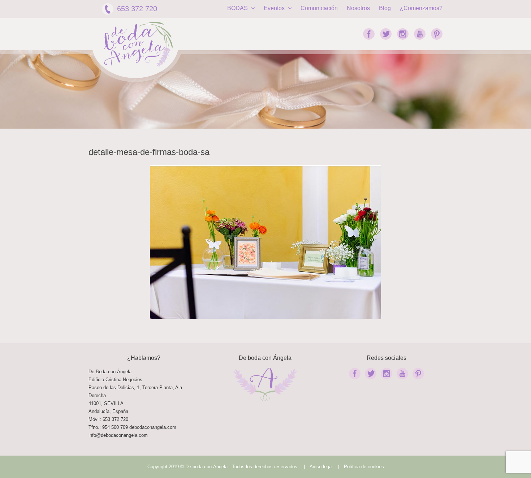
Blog (385, 8)
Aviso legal (321, 466)
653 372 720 (137, 9)
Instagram (403, 34)
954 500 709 (115, 427)
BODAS (238, 8)
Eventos (275, 8)
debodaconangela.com (152, 427)
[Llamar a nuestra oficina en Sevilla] (128, 427)
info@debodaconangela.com (118, 435)
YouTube (420, 34)
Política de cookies (364, 466)
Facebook (369, 34)
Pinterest (436, 34)
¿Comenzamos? (421, 8)
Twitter (386, 34)
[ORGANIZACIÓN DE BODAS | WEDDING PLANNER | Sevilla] (138, 45)
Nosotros (358, 8)
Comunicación (319, 8)
